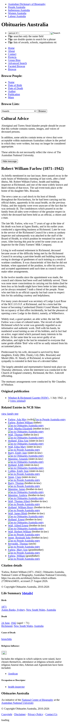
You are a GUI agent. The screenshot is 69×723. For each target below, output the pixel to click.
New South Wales (35, 609)
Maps (11, 97)
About (11, 51)
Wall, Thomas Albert (19, 501)
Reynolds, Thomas (18, 543)
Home (11, 48)
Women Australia (17, 13)
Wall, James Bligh (17, 513)
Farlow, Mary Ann (18, 549)
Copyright (6, 714)
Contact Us (51, 714)
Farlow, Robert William (20, 422)
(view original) (18, 400)
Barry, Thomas (16, 483)
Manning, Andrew (17, 495)
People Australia (16, 7)
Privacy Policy (35, 714)
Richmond (6, 626)
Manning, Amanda (18, 458)
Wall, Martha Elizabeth (20, 428)
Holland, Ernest (16, 519)
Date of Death (15, 88)
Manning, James (16, 489)
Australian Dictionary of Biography (27, 4)
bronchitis (6, 639)
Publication (14, 94)
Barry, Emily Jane (17, 452)
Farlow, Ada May (17, 419)
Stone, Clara (14, 477)
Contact (12, 54)
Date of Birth (15, 85)
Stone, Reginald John (19, 537)
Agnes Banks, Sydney (13, 609)
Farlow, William (16, 555)
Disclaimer (20, 714)
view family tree (9, 413)
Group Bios (14, 60)
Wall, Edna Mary (17, 446)
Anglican (13, 673)
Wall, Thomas (15, 434)
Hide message (10, 161)
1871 (4, 606)
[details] (27, 593)
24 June (5, 623)
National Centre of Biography (37, 699)
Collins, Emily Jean (18, 471)
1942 (13, 623)
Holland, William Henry (20, 507)
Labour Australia (17, 16)
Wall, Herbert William (19, 531)
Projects (12, 57)
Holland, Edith (16, 464)
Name (11, 82)
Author (12, 91)
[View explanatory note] (4, 653)
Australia (51, 609)
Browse (12, 69)
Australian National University (17, 702)
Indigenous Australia (19, 10)
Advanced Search (17, 63)
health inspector (16, 686)
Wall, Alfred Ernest (18, 525)
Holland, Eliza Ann (18, 440)
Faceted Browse (16, 66)
